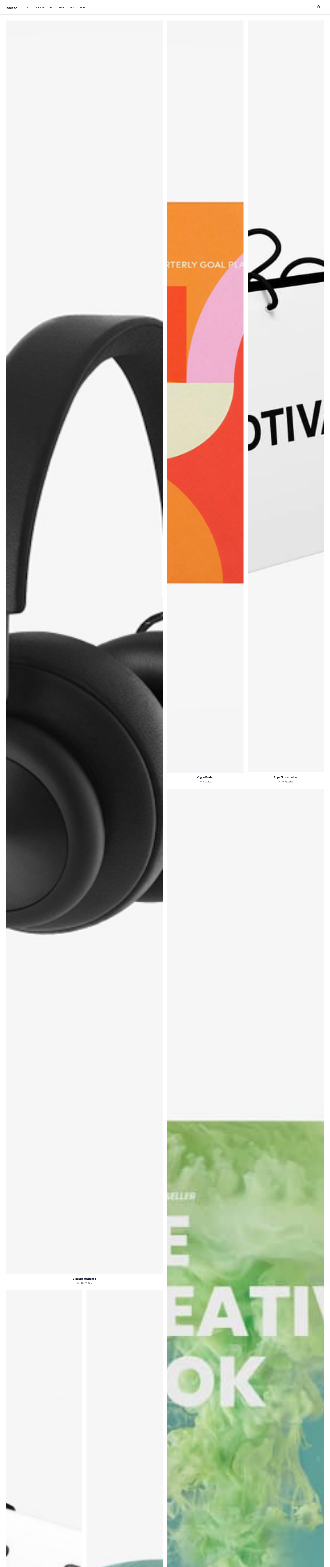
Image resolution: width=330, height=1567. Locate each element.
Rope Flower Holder (286, 777)
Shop (52, 7)
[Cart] (318, 7)
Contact (82, 7)
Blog (72, 7)
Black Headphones (84, 1278)
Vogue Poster (205, 777)
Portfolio (40, 7)
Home (28, 7)
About (61, 7)
